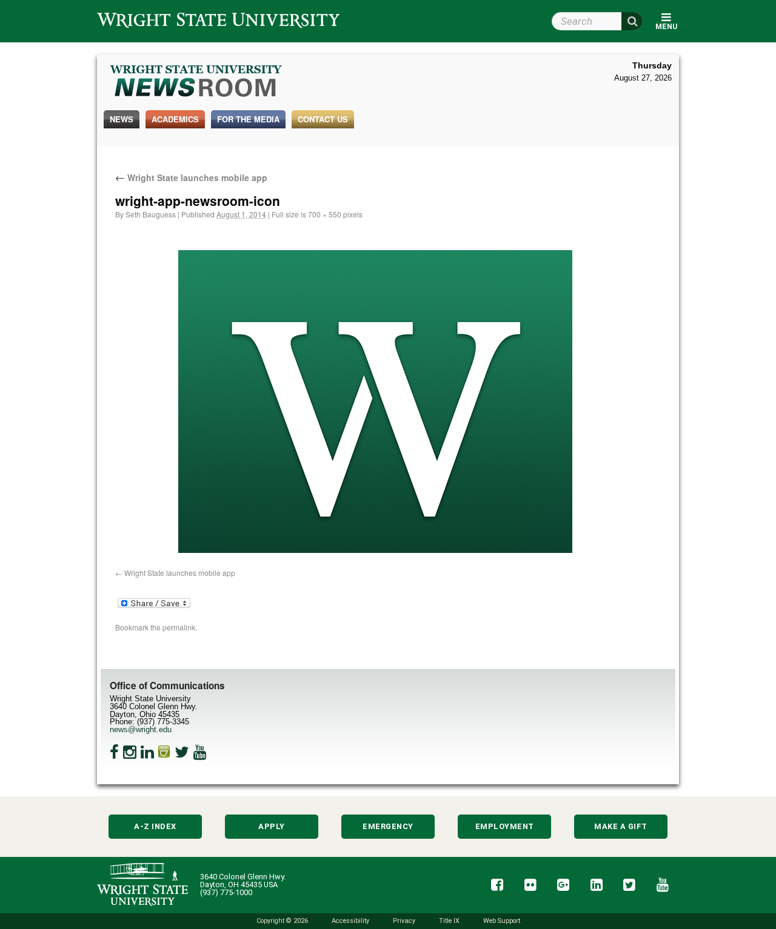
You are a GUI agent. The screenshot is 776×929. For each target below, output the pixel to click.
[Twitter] (182, 752)
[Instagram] (129, 752)
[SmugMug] (164, 752)
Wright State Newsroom (196, 82)
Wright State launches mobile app (191, 177)
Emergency (388, 826)
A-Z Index (155, 826)
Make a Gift (620, 826)
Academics (175, 119)
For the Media (248, 119)
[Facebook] (114, 752)
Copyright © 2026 (282, 921)
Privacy (404, 921)
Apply (271, 826)
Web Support (501, 921)
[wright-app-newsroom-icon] (376, 402)
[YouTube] (200, 752)
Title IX (449, 921)
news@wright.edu (141, 729)
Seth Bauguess (150, 214)
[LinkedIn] (147, 752)
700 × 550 (324, 214)
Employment (504, 826)
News (121, 119)
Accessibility (350, 921)
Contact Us (323, 119)
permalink (178, 627)
